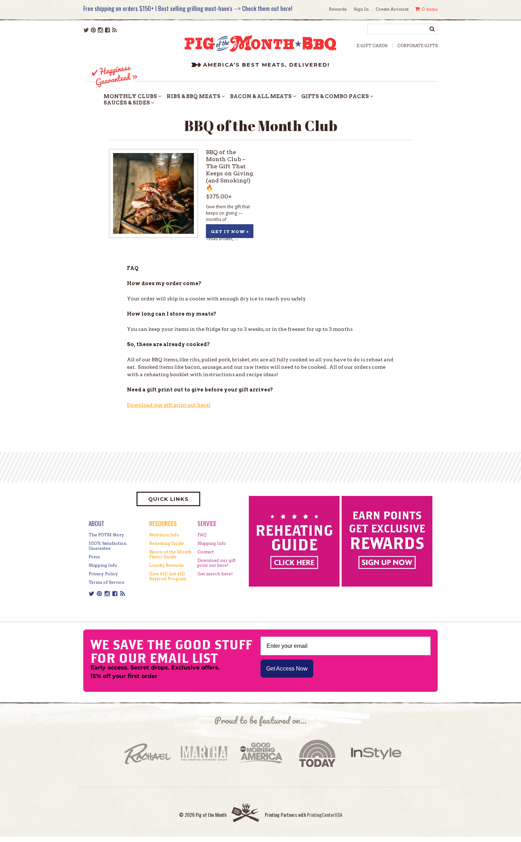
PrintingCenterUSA (324, 814)
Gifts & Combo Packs (335, 96)
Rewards (338, 9)
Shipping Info (103, 565)
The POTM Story (106, 534)
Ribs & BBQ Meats (193, 96)
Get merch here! (215, 573)
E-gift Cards (372, 45)
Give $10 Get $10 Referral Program (167, 576)
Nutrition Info (164, 534)
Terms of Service (106, 582)
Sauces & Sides (126, 103)
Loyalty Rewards (166, 565)
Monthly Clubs (130, 96)
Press (94, 556)
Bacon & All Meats (261, 96)
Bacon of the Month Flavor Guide (170, 554)
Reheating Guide (166, 543)
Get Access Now (287, 669)
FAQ (201, 534)
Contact (205, 551)
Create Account (392, 9)
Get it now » (230, 231)
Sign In (361, 9)
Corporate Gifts (417, 45)
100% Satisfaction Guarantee (108, 546)
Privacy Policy (103, 573)
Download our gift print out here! (169, 405)
